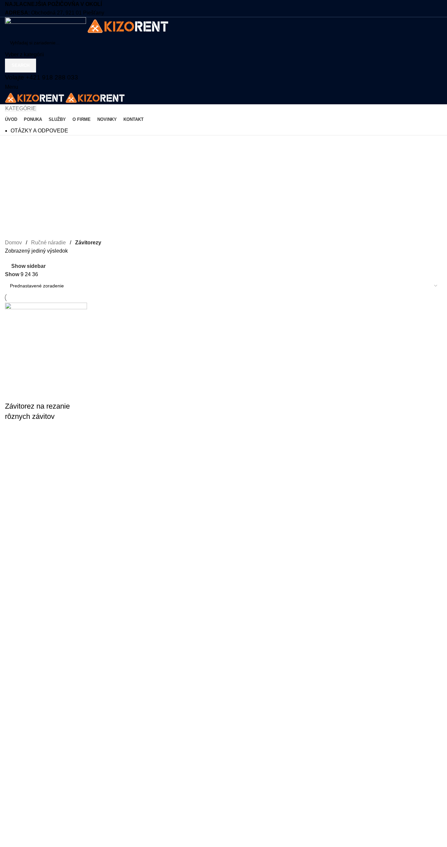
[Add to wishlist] (13, 436)
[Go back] (13, 143)
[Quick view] (13, 453)
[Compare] (13, 393)
